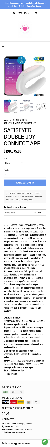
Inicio (6, 120)
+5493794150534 (11, 426)
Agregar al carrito (25, 182)
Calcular (37, 212)
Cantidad (6, 170)
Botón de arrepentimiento (14, 432)
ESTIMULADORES (19, 120)
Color (5, 158)
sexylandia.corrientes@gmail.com (18, 423)
